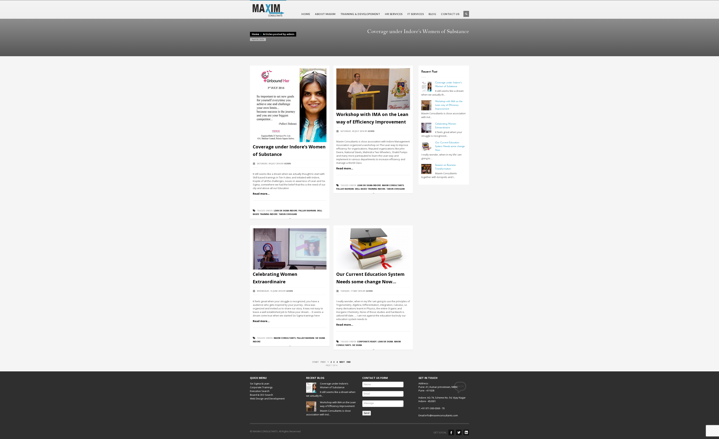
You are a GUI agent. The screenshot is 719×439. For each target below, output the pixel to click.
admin (287, 163)
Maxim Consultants (393, 185)
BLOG (432, 14)
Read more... (261, 193)
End (349, 362)
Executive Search (259, 391)
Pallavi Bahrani (307, 210)
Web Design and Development (267, 398)
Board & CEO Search (261, 394)
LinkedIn (466, 432)
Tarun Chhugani (288, 214)
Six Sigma (357, 345)
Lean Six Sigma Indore (285, 210)
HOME (305, 14)
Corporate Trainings (261, 387)
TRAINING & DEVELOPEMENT (359, 14)
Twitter (459, 432)
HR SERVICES (393, 14)
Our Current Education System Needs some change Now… (450, 146)
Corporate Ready (367, 341)
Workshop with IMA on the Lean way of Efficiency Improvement (448, 105)
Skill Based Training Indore (370, 189)
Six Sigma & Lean (259, 383)
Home (255, 34)
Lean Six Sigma (385, 341)
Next (342, 362)
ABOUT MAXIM (325, 14)
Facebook (451, 432)
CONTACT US (450, 14)
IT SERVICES (414, 14)
